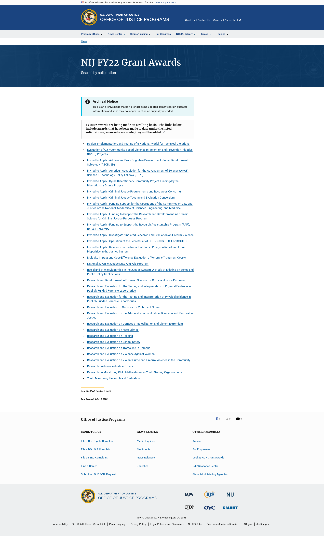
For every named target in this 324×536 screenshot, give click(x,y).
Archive (197, 440)
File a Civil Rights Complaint (97, 440)
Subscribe (230, 20)
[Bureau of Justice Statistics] (209, 499)
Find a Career (89, 466)
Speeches (142, 466)
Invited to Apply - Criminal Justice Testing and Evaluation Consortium (131, 197)
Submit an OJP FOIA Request (98, 474)
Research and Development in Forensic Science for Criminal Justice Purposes (136, 280)
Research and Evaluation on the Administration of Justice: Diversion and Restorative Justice (140, 315)
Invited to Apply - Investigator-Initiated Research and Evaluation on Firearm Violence (140, 235)
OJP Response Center (205, 466)
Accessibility (60, 524)
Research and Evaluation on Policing (110, 335)
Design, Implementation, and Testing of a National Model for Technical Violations (138, 143)
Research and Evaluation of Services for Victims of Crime (123, 307)
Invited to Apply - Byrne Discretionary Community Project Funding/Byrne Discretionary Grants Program (133, 183)
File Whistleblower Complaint (88, 524)
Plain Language (117, 524)
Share (243, 22)
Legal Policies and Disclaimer (167, 524)
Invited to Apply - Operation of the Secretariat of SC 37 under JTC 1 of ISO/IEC (136, 241)
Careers (217, 20)
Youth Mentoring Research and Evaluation (113, 378)
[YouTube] (239, 421)
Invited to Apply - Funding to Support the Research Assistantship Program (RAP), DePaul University (138, 227)
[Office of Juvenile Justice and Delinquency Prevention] (189, 510)
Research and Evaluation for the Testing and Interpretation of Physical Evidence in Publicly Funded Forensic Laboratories (139, 288)
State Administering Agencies (210, 474)
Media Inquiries (146, 440)
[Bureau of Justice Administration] (189, 497)
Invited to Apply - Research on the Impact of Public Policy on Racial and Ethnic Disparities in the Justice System (136, 249)
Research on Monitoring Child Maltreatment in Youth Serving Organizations (134, 372)
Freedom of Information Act (222, 524)
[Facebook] (219, 421)
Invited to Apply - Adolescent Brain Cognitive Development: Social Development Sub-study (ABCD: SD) (137, 162)
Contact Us (204, 20)
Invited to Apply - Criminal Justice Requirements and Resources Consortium (135, 191)
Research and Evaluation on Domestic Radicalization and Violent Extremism (135, 323)
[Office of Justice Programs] (89, 17)
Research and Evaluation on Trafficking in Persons (118, 348)
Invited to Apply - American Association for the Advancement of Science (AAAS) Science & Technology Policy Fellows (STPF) (137, 173)
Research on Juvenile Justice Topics (110, 366)
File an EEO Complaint (94, 457)
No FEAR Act (195, 524)
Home (84, 41)
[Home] (134, 17)
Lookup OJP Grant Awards (208, 457)
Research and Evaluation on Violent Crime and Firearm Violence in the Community (138, 360)
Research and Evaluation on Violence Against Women (121, 354)
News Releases (146, 457)
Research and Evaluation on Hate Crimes (113, 329)
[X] (229, 421)
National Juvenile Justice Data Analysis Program (117, 263)
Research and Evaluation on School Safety (113, 342)
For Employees (201, 449)
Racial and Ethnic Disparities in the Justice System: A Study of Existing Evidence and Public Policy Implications (140, 272)
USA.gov (247, 524)
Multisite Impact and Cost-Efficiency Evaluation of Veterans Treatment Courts (136, 257)
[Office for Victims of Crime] (209, 510)
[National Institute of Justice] (230, 497)
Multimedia (143, 449)
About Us (189, 20)
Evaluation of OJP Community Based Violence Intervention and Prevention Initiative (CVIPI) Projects (140, 152)
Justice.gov (262, 524)
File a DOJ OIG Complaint (96, 449)
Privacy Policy (138, 524)
